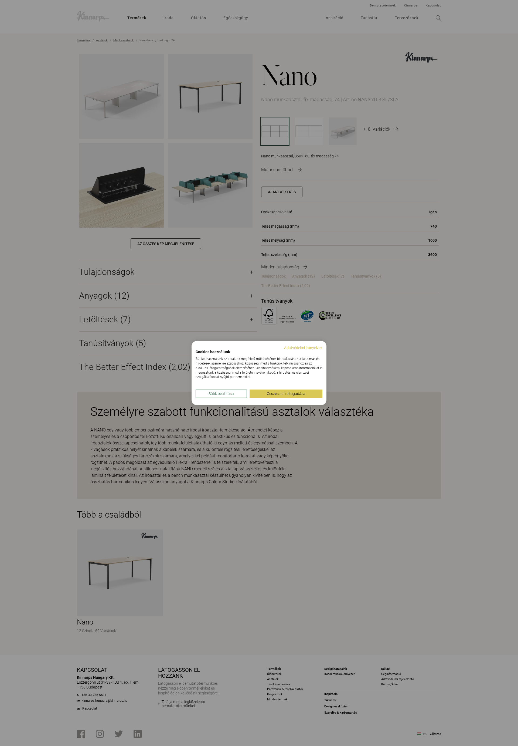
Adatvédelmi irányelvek (303, 347)
